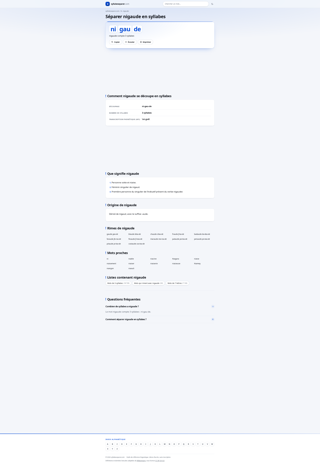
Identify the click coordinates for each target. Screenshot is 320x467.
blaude (134, 234)
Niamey (197, 263)
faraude (114, 239)
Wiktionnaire (141, 461)
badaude (202, 234)
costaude (136, 244)
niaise (196, 259)
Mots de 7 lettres (177, 283)
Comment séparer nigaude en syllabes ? (126, 319)
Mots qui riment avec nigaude (148, 283)
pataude (179, 239)
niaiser (131, 263)
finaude (135, 239)
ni (107, 259)
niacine (153, 259)
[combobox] (186, 4)
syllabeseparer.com (112, 11)
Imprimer (147, 42)
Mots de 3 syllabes (118, 283)
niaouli (131, 268)
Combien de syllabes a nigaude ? (122, 306)
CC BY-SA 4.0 (159, 461)
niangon (110, 268)
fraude (178, 234)
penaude (202, 239)
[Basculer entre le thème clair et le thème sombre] (212, 4)
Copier (117, 42)
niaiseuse (176, 263)
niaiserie (154, 263)
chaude (156, 234)
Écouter (131, 42)
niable (131, 259)
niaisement (111, 263)
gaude (112, 234)
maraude (158, 239)
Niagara (175, 259)
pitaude (114, 244)
